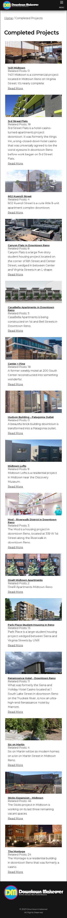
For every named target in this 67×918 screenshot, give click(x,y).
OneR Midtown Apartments (25, 580)
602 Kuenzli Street (19, 196)
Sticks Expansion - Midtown (25, 797)
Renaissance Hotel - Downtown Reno (32, 678)
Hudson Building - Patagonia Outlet (31, 417)
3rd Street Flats (18, 121)
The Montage (16, 851)
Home (8, 18)
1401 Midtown (16, 67)
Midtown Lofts (17, 465)
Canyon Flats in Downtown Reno (28, 245)
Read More (15, 88)
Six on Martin (16, 744)
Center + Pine (16, 363)
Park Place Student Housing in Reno (31, 624)
